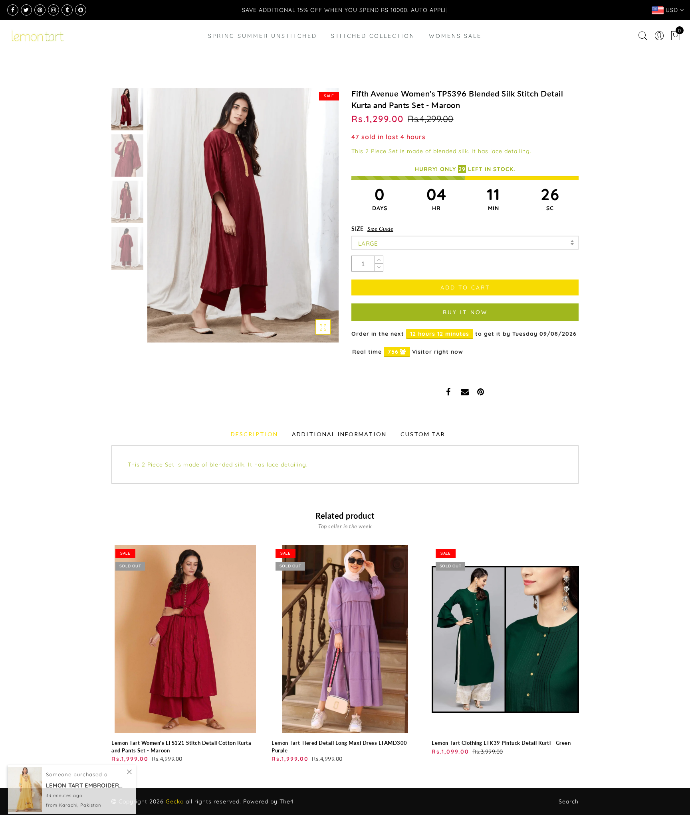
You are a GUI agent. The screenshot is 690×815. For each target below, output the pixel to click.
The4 (286, 801)
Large (368, 243)
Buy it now (465, 312)
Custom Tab (423, 434)
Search (569, 801)
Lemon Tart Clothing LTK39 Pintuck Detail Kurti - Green (501, 743)
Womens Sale (455, 55)
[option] (243, 215)
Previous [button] (162, 220)
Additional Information (339, 434)
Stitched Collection (373, 55)
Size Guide (380, 228)
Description (254, 434)
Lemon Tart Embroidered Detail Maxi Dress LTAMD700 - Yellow (86, 778)
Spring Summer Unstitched (262, 55)
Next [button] (313, 219)
